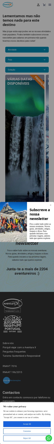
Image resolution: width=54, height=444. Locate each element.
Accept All (27, 424)
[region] (27, 423)
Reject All (27, 438)
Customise (27, 431)
